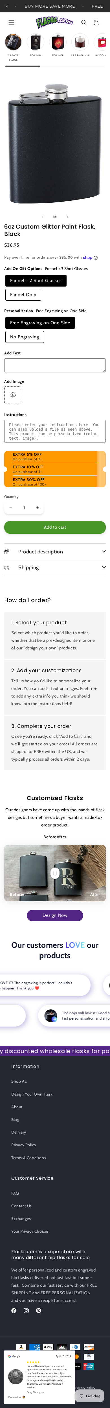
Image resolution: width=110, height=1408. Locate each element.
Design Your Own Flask (32, 1094)
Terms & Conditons (28, 1157)
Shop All (19, 1081)
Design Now (55, 915)
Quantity (11, 496)
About (17, 1106)
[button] (11, 22)
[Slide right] (67, 217)
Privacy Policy (23, 1144)
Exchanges (21, 1218)
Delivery (18, 1132)
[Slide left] (42, 217)
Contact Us (21, 1205)
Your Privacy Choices (30, 1231)
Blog (15, 1119)
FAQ (15, 1193)
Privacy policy (85, 1388)
